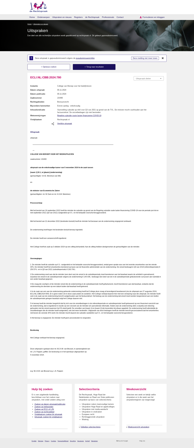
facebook (151, 440)
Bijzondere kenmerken (40, 106)
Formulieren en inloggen (154, 17)
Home (32, 17)
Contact (120, 17)
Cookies (53, 441)
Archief (87, 441)
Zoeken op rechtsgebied (44, 412)
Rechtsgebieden (37, 102)
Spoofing (73, 441)
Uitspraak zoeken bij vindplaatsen (48, 417)
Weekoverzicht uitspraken (138, 427)
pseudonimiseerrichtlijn (85, 58)
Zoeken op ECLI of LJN (44, 409)
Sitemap (40, 441)
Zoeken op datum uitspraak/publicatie (50, 404)
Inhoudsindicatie (37, 110)
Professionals (108, 17)
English (34, 441)
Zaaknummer (36, 98)
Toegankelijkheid (63, 441)
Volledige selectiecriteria (90, 427)
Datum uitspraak (37, 90)
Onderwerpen (43, 17)
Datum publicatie (37, 94)
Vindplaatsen (36, 119)
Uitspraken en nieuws (62, 17)
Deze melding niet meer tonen (145, 58)
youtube (162, 440)
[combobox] (148, 78)
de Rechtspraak (92, 17)
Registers (78, 17)
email (134, 440)
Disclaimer (94, 441)
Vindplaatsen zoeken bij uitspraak (48, 414)
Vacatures (80, 441)
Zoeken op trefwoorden (44, 407)
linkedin (158, 440)
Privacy (47, 441)
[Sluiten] (163, 58)
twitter (147, 440)
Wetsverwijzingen (38, 116)
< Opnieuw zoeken (48, 67)
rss (130, 440)
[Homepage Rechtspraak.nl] (37, 6)
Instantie (34, 86)
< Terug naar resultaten (94, 67)
